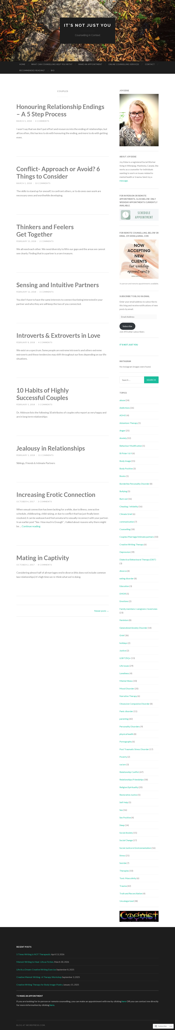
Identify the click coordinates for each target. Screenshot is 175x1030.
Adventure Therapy (128, 423)
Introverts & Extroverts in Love (58, 335)
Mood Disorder (126, 688)
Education (124, 586)
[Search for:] (139, 379)
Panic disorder (126, 711)
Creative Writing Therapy (131, 544)
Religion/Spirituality (128, 787)
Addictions (124, 407)
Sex (121, 810)
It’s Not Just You (128, 345)
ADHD (122, 415)
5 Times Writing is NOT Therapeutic (33, 954)
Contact (150, 64)
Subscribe (127, 326)
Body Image (125, 461)
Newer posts (101, 610)
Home (22, 64)
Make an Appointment (90, 64)
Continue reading (31, 526)
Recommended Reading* (32, 70)
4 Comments (45, 342)
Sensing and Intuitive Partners (57, 285)
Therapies (124, 870)
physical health (126, 734)
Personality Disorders (129, 726)
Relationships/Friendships (131, 779)
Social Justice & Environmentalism (135, 848)
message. (123, 180)
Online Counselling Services (123, 64)
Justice (122, 650)
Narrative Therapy (128, 696)
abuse (122, 400)
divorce (123, 571)
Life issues (124, 665)
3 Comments (42, 121)
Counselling (124, 529)
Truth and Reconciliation (130, 893)
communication (126, 521)
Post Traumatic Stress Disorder (134, 749)
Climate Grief (125, 514)
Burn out (123, 498)
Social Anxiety (126, 832)
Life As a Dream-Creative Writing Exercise (36, 969)
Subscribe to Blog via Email (134, 296)
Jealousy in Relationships (50, 448)
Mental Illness (126, 680)
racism (122, 764)
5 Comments (45, 404)
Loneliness (124, 673)
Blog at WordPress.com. (30, 1025)
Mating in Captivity (42, 557)
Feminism (123, 620)
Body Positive (126, 468)
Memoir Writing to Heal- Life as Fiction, (35, 962)
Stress (122, 855)
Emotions (123, 601)
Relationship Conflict (129, 772)
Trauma (123, 886)
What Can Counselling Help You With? (51, 64)
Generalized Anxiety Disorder (133, 627)
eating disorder (126, 578)
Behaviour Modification (130, 445)
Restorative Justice (128, 794)
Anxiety (123, 438)
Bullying (123, 491)
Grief (121, 635)
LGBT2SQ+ (125, 658)
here (124, 1001)
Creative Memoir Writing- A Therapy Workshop (39, 977)
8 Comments (45, 565)
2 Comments (47, 241)
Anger (122, 430)
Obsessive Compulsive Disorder (134, 703)
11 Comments (46, 455)
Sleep (122, 825)
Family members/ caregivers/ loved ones (138, 609)
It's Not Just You (87, 25)
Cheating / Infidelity (128, 506)
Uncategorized (126, 901)
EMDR (122, 593)
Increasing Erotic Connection (55, 494)
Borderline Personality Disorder (134, 483)
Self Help (123, 802)
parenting (124, 718)
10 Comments (42, 183)
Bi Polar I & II (125, 453)
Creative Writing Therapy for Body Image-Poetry (39, 984)
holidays (123, 643)
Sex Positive (125, 817)
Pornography (125, 741)
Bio (53, 70)
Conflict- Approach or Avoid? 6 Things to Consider (58, 172)
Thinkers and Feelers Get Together (45, 230)
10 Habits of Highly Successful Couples (42, 394)
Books (122, 476)
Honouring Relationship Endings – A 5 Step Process (60, 110)
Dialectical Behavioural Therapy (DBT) (137, 559)
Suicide (122, 863)
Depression (124, 552)
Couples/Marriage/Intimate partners (136, 536)
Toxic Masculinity (127, 878)
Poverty (123, 756)
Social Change (126, 840)
